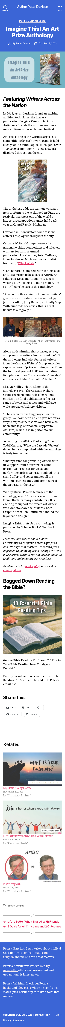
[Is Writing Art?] (32, 865)
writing (20, 905)
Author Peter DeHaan (32, 6)
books (7, 988)
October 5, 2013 (48, 43)
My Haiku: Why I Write (17, 788)
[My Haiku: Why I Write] (32, 769)
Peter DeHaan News (32, 21)
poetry (11, 905)
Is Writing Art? (12, 884)
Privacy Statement (13, 1020)
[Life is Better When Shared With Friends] (32, 817)
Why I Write (26, 263)
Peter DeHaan (23, 43)
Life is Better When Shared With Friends (28, 836)
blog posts (24, 988)
